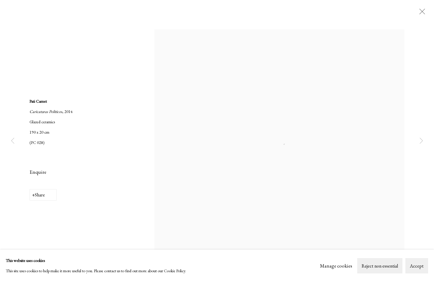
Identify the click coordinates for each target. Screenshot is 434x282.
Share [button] (40, 195)
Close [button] (420, 13)
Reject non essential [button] (380, 266)
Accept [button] (417, 266)
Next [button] (421, 141)
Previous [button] (12, 141)
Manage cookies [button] (336, 265)
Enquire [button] (38, 172)
